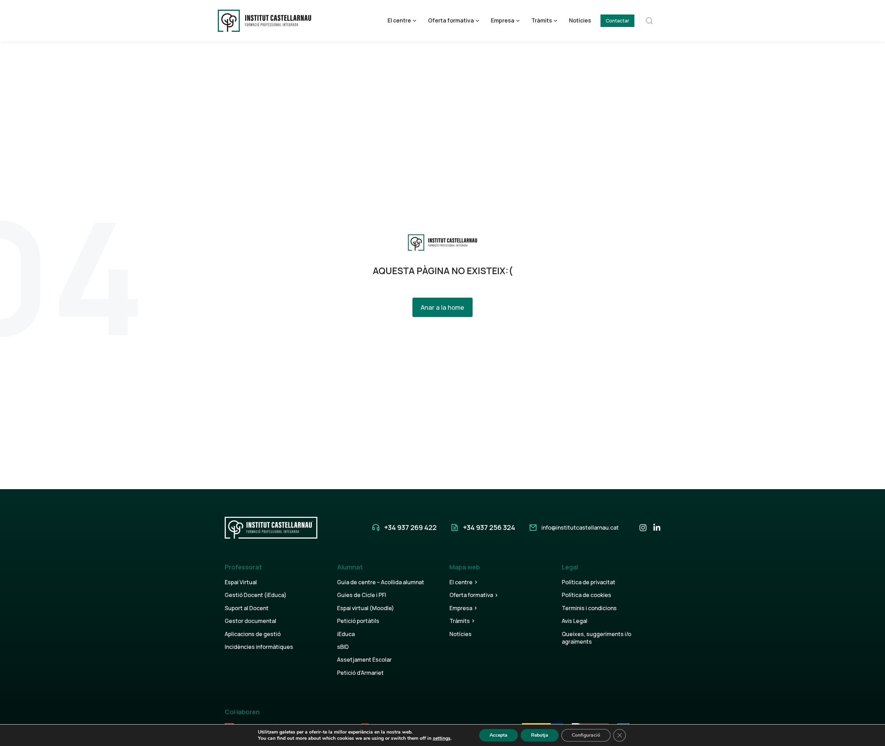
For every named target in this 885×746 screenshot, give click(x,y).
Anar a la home (442, 307)
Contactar (617, 20)
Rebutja (539, 735)
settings (441, 738)
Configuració (586, 735)
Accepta (498, 735)
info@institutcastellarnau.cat (580, 527)
